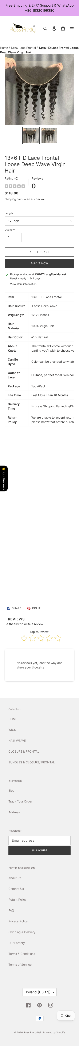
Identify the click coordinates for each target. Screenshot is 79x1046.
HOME (12, 719)
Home (4, 48)
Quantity (10, 229)
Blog (11, 790)
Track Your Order (20, 801)
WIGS (12, 730)
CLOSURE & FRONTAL (23, 751)
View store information (23, 284)
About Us (14, 878)
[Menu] (71, 28)
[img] (15, 186)
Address (14, 812)
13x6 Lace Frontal (24, 48)
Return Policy (17, 899)
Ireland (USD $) (38, 992)
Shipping (10, 199)
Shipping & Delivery (21, 932)
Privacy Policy (18, 921)
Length (9, 213)
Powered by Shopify (54, 1032)
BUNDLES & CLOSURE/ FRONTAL (31, 762)
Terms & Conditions (21, 953)
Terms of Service (20, 964)
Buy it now (39, 263)
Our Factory (16, 943)
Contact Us (16, 888)
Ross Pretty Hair (33, 1032)
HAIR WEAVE (17, 740)
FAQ (11, 910)
